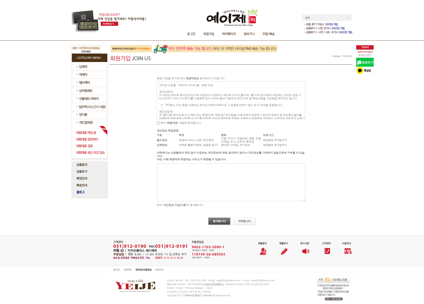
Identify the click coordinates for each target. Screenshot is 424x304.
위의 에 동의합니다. (180, 204)
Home (336, 56)
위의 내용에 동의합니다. (180, 122)
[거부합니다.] (244, 221)
